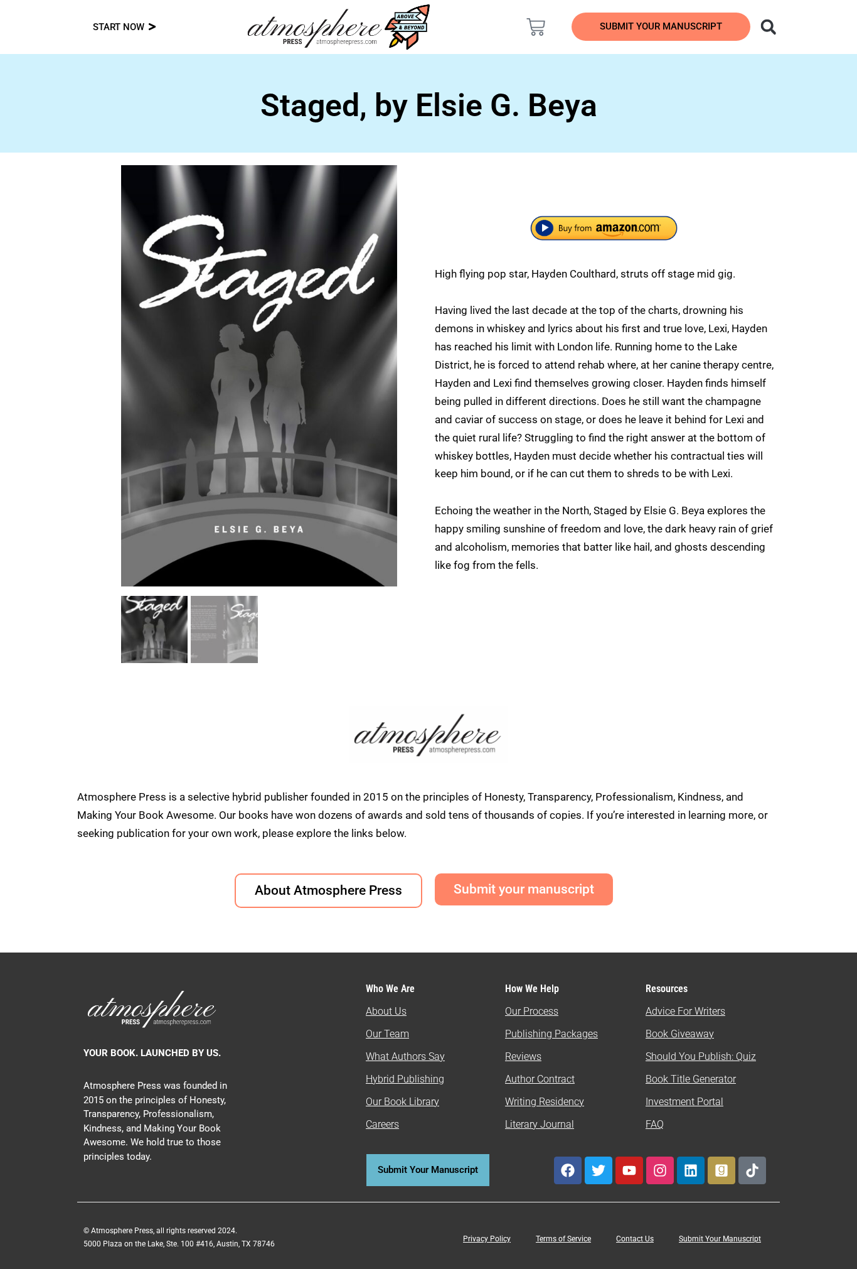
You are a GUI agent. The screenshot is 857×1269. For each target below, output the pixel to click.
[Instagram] (660, 1170)
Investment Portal (684, 1102)
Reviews (523, 1056)
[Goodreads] (721, 1170)
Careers (382, 1124)
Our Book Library (402, 1102)
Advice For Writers (685, 1011)
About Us (386, 1011)
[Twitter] (598, 1170)
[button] (768, 27)
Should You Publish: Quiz (701, 1056)
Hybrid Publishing (405, 1079)
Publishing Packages (551, 1034)
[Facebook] (568, 1170)
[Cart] (536, 27)
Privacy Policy (487, 1238)
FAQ (655, 1124)
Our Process (531, 1011)
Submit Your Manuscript (720, 1238)
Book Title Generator (691, 1079)
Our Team (387, 1034)
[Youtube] (629, 1170)
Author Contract (540, 1079)
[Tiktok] (752, 1170)
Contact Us (635, 1238)
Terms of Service (563, 1238)
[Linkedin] (691, 1170)
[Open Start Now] (152, 27)
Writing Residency (544, 1102)
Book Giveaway (680, 1034)
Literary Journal (539, 1124)
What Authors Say (405, 1056)
